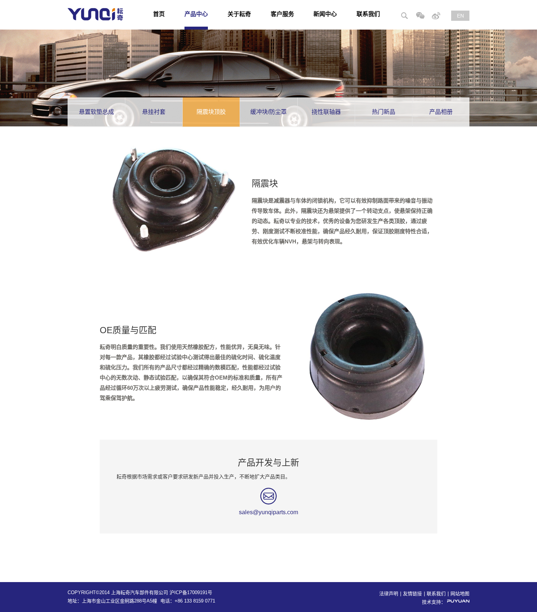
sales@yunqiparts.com (268, 512)
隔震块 (265, 183)
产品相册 (441, 112)
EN (460, 16)
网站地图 (459, 593)
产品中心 (196, 14)
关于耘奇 (239, 14)
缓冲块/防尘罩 (268, 112)
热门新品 (383, 112)
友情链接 (412, 593)
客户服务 (282, 14)
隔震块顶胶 (211, 112)
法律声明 (388, 593)
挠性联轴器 (326, 112)
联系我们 (368, 14)
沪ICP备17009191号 (191, 592)
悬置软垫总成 (96, 112)
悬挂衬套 (153, 112)
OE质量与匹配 (128, 330)
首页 (159, 14)
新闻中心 (325, 14)
